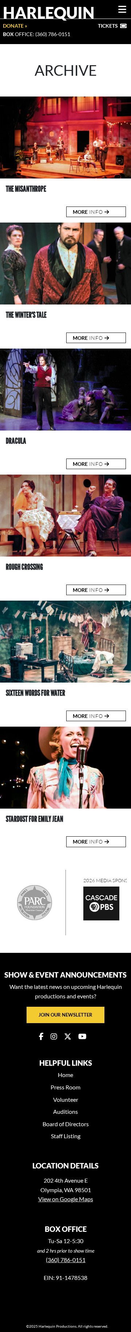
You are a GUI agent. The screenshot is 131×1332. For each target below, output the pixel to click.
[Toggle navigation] (122, 9)
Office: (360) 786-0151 (36, 34)
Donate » (15, 26)
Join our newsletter (65, 1015)
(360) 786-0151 (66, 1259)
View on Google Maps (65, 1198)
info (88, 212)
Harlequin (49, 12)
